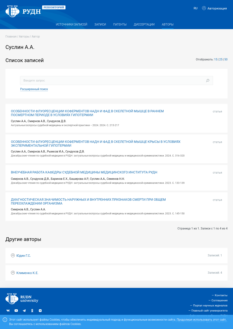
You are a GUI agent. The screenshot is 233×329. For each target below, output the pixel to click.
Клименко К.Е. (27, 273)
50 (226, 59)
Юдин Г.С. (23, 255)
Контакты (221, 295)
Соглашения (220, 300)
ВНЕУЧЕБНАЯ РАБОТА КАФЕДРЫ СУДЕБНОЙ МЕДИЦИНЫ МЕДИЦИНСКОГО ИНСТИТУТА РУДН (84, 172)
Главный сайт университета (209, 310)
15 (215, 59)
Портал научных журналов (210, 305)
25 (220, 59)
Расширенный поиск (34, 89)
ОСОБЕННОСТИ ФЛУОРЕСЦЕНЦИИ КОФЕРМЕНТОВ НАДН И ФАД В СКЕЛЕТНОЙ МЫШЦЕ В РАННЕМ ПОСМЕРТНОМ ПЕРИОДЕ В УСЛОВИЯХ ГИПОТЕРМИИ (87, 113)
